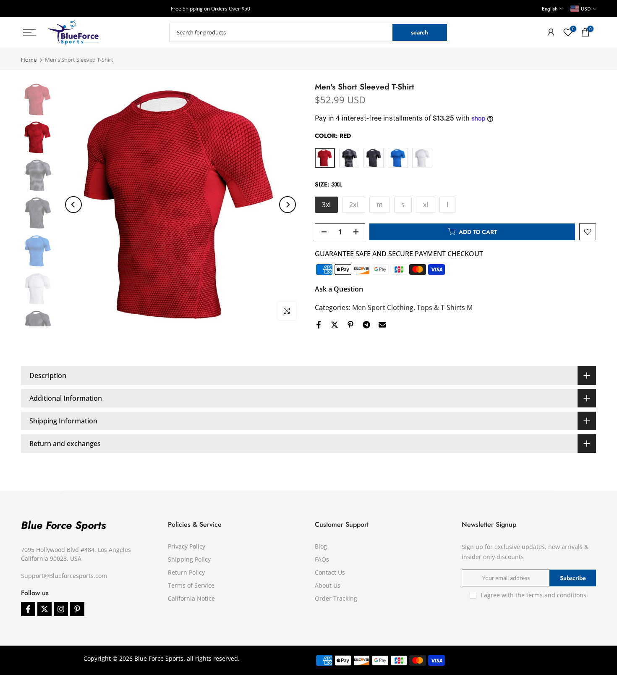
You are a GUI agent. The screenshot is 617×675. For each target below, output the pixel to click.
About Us (327, 585)
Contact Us (330, 572)
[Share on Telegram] (366, 324)
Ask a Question (339, 289)
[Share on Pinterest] (350, 324)
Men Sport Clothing (382, 307)
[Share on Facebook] (318, 324)
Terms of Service (191, 585)
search (419, 32)
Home (29, 60)
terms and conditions (556, 595)
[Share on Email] (382, 324)
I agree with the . (534, 595)
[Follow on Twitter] (44, 609)
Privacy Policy (186, 546)
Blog (321, 546)
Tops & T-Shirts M (445, 307)
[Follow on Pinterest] (77, 609)
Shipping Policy (189, 559)
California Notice (191, 598)
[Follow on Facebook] (28, 609)
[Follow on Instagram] (61, 609)
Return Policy (186, 572)
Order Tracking (336, 598)
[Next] (287, 204)
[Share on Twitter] (334, 324)
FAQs (322, 559)
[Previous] (73, 204)
